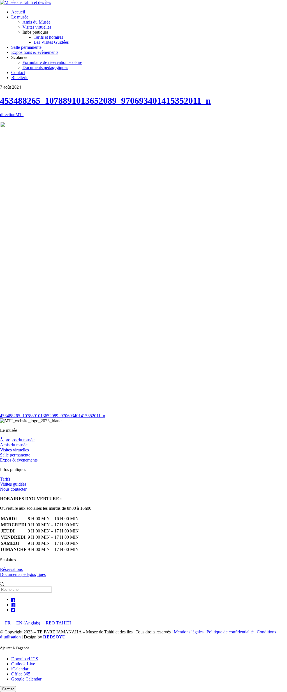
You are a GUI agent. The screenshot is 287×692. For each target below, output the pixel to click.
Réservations (11, 569)
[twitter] (13, 609)
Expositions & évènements (34, 52)
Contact (18, 72)
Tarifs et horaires (48, 37)
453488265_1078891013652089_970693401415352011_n (105, 101)
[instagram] (13, 604)
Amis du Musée (36, 22)
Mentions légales (188, 631)
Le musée (19, 17)
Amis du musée (13, 444)
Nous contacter (13, 489)
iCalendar (19, 668)
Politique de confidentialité (230, 631)
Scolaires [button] (19, 57)
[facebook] (13, 599)
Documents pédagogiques (45, 67)
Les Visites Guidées (51, 42)
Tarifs (5, 479)
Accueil (18, 12)
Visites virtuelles (36, 27)
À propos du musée (17, 439)
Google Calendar (26, 679)
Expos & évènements (19, 460)
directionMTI (12, 114)
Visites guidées (13, 484)
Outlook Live (23, 663)
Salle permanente (26, 47)
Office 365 (20, 674)
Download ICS (24, 658)
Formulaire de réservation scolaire (52, 62)
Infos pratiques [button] (35, 32)
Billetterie (19, 77)
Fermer (8, 689)
